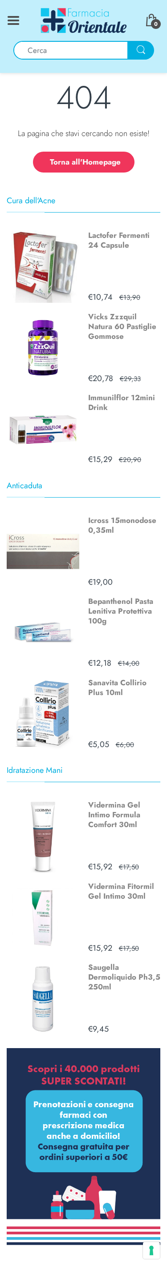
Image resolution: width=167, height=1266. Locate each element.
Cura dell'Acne (31, 200)
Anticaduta (24, 485)
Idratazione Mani (35, 770)
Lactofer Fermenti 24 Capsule (119, 240)
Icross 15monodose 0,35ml (122, 525)
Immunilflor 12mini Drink (121, 402)
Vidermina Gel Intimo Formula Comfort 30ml (114, 814)
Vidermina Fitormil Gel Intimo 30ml (121, 891)
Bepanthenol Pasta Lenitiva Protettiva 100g (120, 611)
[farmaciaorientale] (83, 19)
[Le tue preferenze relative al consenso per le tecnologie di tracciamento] (151, 1250)
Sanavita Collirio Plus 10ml (117, 687)
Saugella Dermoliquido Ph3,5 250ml (124, 977)
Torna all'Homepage (85, 162)
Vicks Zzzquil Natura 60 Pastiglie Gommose (122, 326)
